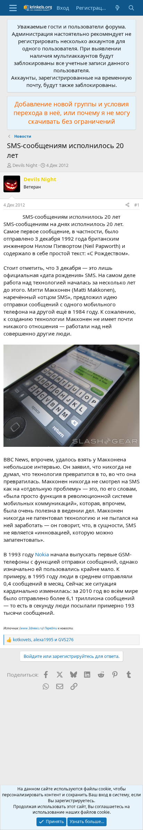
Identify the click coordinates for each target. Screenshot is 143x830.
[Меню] (13, 8)
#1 (137, 205)
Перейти (50, 628)
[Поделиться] (127, 205)
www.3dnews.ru (31, 628)
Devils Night (24, 165)
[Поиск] (131, 7)
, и (43, 640)
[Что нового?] (117, 7)
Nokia (42, 554)
